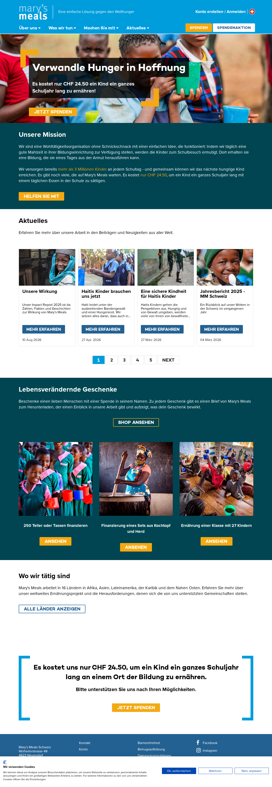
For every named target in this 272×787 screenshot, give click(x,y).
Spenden (199, 27)
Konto (83, 749)
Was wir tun (60, 27)
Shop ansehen (136, 422)
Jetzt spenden (53, 112)
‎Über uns (28, 27)
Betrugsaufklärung (151, 749)
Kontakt (84, 743)
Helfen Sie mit (41, 196)
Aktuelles (136, 27)
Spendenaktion (234, 27)
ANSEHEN (56, 541)
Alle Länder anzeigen (52, 609)
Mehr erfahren (45, 329)
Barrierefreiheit (149, 743)
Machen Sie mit (99, 27)
